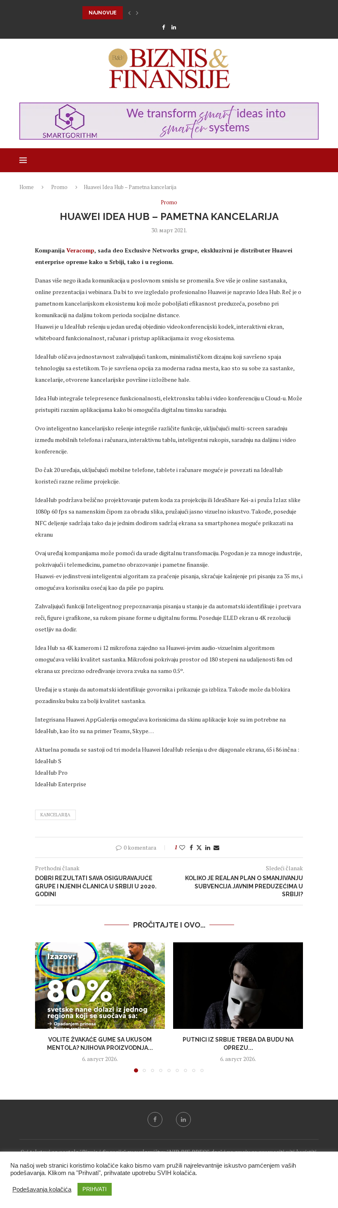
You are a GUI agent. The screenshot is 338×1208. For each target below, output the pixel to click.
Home (26, 187)
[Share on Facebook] (191, 847)
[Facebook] (163, 27)
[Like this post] (182, 847)
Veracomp (80, 250)
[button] (129, 12)
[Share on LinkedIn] (207, 847)
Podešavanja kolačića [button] (41, 1189)
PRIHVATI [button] (94, 1189)
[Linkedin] (173, 27)
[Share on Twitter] (199, 847)
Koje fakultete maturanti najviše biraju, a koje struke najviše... (174, 13)
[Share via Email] (216, 847)
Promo (59, 187)
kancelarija (55, 815)
